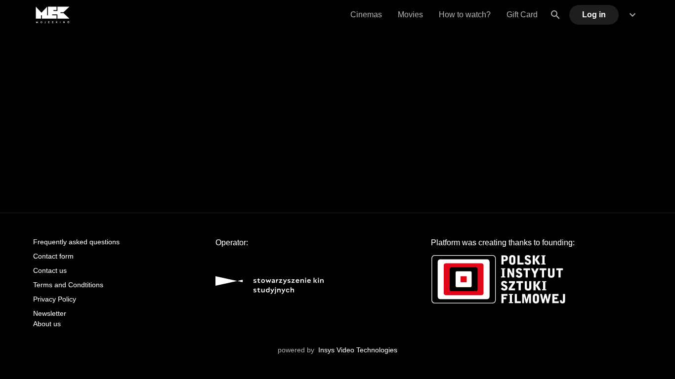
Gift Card (522, 14)
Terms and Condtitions (68, 285)
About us (47, 324)
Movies (410, 14)
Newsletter (49, 313)
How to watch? (465, 14)
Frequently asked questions (76, 242)
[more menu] (632, 15)
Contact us (50, 270)
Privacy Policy (54, 299)
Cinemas (366, 14)
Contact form (53, 256)
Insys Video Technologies (357, 350)
